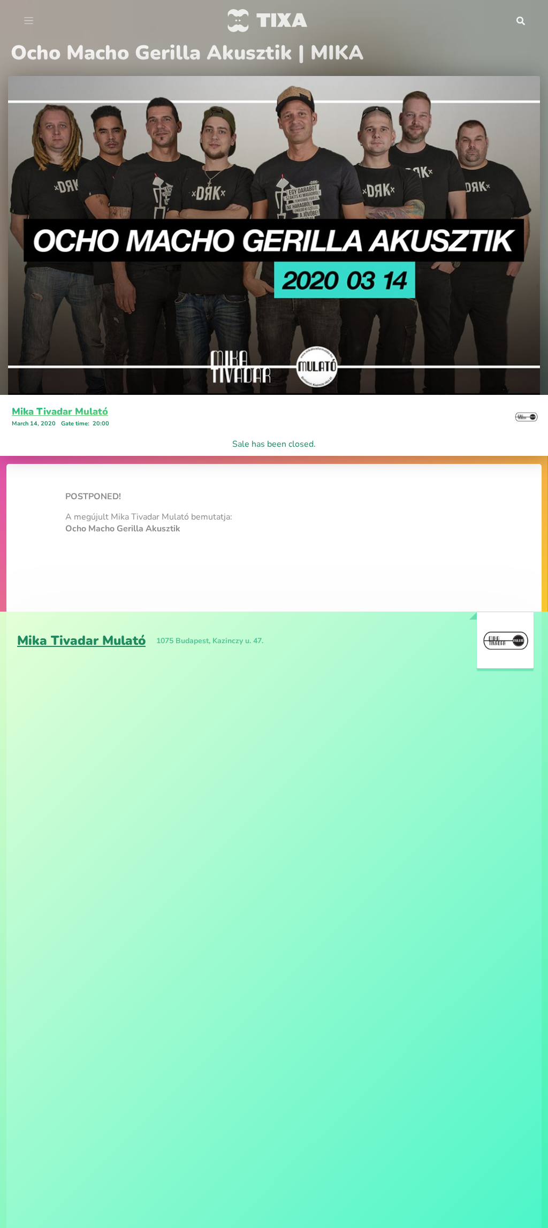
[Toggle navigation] (28, 20)
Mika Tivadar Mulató (60, 411)
